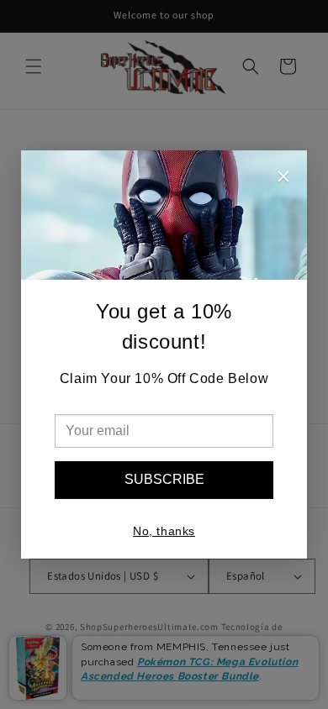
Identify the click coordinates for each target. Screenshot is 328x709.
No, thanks (164, 531)
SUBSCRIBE (164, 479)
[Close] (283, 178)
